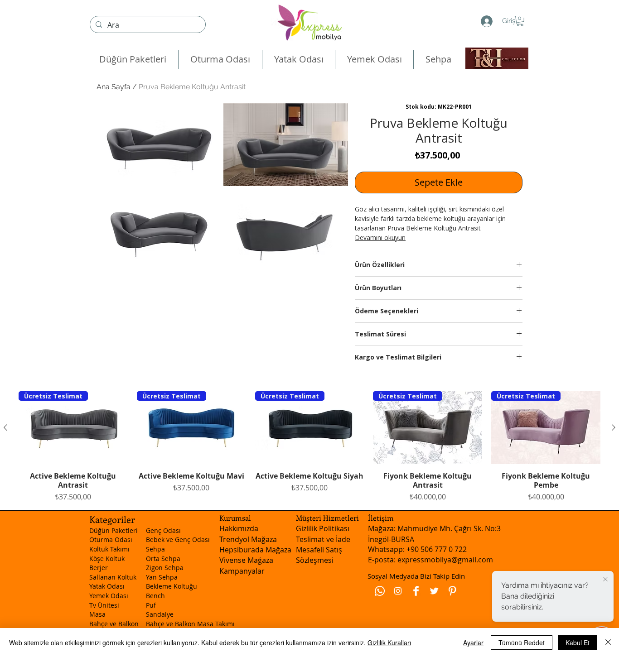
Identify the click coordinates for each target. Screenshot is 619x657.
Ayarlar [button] (473, 642)
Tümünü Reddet (521, 642)
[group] (309, 447)
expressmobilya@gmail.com (445, 560)
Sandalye (160, 614)
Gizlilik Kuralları (389, 642)
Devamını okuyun (380, 237)
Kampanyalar (242, 571)
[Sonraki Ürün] (613, 427)
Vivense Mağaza (246, 560)
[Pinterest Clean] (452, 591)
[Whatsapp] (380, 591)
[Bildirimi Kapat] (605, 579)
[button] (520, 21)
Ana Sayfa (114, 86)
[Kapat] (608, 642)
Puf (151, 605)
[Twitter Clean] (434, 591)
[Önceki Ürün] (5, 427)
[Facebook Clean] (416, 591)
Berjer (98, 567)
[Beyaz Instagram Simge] (398, 591)
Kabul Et (578, 642)
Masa (97, 614)
